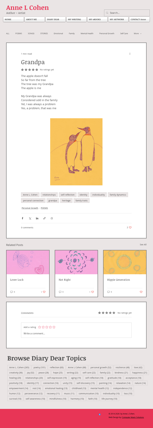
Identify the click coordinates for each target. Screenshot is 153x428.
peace (45, 372)
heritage (66, 200)
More (136, 33)
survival (16, 398)
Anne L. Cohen (30, 194)
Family (72, 33)
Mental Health (87, 33)
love (139, 367)
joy (31, 372)
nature (141, 382)
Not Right (65, 279)
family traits (82, 200)
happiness (140, 372)
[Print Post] (51, 218)
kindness (122, 372)
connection (51, 382)
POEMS (18, 33)
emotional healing (57, 388)
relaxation (124, 382)
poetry (40, 367)
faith (93, 398)
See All (143, 244)
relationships (49, 194)
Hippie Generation (118, 279)
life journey (110, 398)
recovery (54, 393)
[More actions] (130, 53)
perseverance (34, 393)
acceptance (134, 377)
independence (123, 388)
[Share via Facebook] (22, 218)
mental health (101, 388)
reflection (57, 367)
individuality (98, 194)
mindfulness (58, 398)
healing (16, 377)
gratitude (115, 377)
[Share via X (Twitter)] (29, 218)
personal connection (33, 200)
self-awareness (36, 398)
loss (129, 393)
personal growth (102, 367)
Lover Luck (16, 279)
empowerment (19, 388)
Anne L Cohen (78, 367)
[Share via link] (44, 218)
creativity (17, 372)
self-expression (58, 377)
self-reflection (68, 194)
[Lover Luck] (28, 262)
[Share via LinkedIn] (37, 218)
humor (15, 393)
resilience (123, 367)
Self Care (124, 33)
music (70, 393)
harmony (78, 398)
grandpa (53, 200)
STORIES (44, 33)
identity (83, 194)
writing (73, 372)
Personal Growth (106, 33)
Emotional (58, 33)
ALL (7, 33)
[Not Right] (76, 262)
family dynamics (118, 194)
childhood (80, 388)
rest (38, 388)
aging (77, 377)
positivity (16, 382)
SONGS (31, 33)
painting (106, 382)
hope (58, 372)
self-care (90, 372)
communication (89, 393)
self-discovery (87, 382)
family (106, 372)
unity (68, 382)
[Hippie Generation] (125, 262)
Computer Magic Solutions (133, 417)
